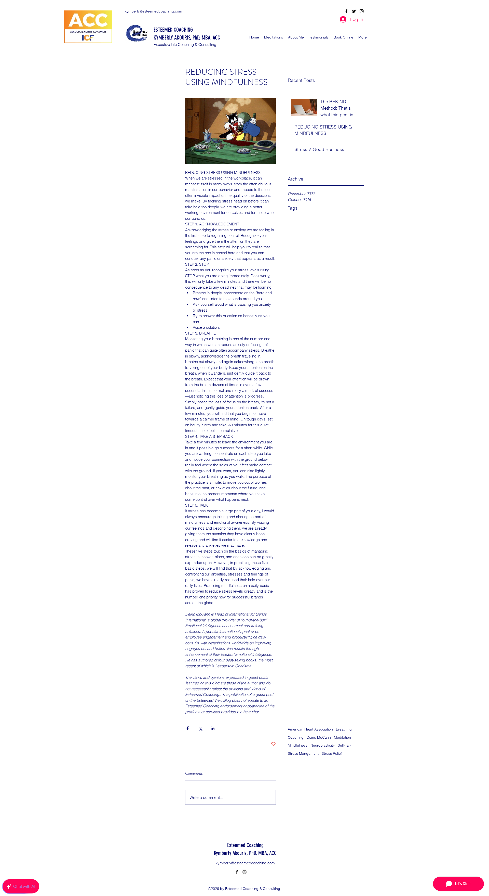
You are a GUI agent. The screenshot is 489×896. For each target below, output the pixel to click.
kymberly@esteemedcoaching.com (153, 11)
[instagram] (361, 11)
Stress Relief (332, 753)
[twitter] (354, 11)
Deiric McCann (319, 737)
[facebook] (346, 11)
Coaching (296, 737)
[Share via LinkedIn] (212, 728)
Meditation (342, 737)
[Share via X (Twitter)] (200, 728)
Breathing (344, 729)
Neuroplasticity (322, 745)
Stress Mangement (303, 753)
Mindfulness (297, 745)
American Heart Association (310, 729)
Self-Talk (344, 745)
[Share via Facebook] (187, 728)
